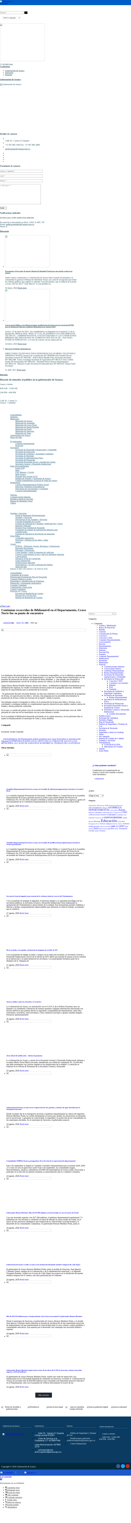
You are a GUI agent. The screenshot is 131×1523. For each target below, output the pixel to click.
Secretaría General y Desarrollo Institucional (33, 464)
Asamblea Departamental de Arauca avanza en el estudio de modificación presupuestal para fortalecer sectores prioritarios (43, 843)
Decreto (102, 644)
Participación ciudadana (108, 718)
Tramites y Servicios (18, 513)
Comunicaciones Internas (20, 497)
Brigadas (91, 812)
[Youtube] (128, 1466)
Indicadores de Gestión (113, 747)
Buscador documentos (24, 548)
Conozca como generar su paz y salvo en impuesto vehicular (39, 554)
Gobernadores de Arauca (20, 435)
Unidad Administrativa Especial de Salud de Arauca (36, 480)
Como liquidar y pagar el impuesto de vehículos (34, 552)
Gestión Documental (117, 714)
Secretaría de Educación (25, 452)
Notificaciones (105, 716)
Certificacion (117, 812)
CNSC (125, 812)
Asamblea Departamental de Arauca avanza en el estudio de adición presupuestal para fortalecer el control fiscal (44, 790)
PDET (122, 826)
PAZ (117, 826)
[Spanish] (65, 15)
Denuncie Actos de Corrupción (27, 558)
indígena (109, 824)
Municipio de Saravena (24, 431)
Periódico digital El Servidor (21, 499)
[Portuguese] (61, 15)
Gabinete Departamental (108, 656)
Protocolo (19, 446)
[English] (54, 15)
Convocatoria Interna (112, 669)
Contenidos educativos (24, 538)
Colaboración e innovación (21, 587)
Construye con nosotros (118, 683)
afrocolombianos (95, 808)
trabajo (116, 828)
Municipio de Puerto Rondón (27, 427)
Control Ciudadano (18, 589)
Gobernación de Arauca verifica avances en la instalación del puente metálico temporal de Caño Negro (43, 1265)
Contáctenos (5, 66)
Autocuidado (114, 810)
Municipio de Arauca (23, 421)
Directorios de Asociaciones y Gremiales (31, 489)
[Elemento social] (1, 8)
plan (126, 826)
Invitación (103, 660)
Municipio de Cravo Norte (26, 425)
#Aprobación (92, 805)
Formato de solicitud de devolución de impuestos (35, 534)
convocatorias (113, 817)
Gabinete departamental (24, 443)
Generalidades (16, 415)
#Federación (100, 805)
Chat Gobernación (22, 561)
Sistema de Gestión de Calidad (111, 738)
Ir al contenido (6, 1477)
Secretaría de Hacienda (24, 456)
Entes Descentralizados (19, 466)
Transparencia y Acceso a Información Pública (34, 565)
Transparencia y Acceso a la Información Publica (15, 506)
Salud (96, 828)
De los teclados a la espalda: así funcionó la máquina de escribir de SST (32, 950)
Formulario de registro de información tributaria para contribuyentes (36, 531)
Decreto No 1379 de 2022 (25, 595)
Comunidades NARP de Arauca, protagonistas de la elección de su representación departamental (40, 1161)
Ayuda (13, 544)
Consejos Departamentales (26, 491)
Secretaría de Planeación (25, 460)
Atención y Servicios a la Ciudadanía (13, 510)
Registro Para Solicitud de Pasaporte (30, 528)
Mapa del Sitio (16, 437)
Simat (101, 734)
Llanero (120, 824)
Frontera (102, 654)
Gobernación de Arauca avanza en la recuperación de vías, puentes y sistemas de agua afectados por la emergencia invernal (43, 1108)
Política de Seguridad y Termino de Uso (113, 725)
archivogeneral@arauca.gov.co (17, 149)
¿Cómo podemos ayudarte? (104, 765)
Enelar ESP (20, 468)
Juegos (18, 542)
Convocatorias (21, 556)
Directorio (103, 648)
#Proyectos (119, 805)
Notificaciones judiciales (25, 563)
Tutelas (102, 749)
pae (113, 826)
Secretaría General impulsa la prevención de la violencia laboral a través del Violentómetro (39, 896)
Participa (8, 571)
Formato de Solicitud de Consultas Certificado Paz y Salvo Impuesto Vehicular (39, 525)
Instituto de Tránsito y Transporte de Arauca (33, 478)
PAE (111, 687)
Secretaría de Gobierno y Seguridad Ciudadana (34, 454)
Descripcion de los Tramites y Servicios (31, 519)
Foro (97, 824)
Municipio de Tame (23, 433)
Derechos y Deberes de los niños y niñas (31, 540)
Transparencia (104, 742)
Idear (17, 470)
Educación (109, 821)
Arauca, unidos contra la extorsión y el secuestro (23, 1002)
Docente (97, 821)
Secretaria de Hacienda (108, 728)
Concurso (103, 636)
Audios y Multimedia (107, 625)
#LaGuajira (112, 805)
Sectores (102, 730)
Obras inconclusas (105, 826)
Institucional (15, 482)
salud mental (103, 828)
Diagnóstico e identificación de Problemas (27, 581)
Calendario (98, 812)
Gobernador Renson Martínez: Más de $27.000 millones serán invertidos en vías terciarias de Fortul (42, 1213)
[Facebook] (118, 1466)
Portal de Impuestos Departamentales (30, 515)
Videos (13, 503)
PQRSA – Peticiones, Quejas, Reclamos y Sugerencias (37, 546)
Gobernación (10, 439)
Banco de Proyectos (107, 627)
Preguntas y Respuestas (24, 550)
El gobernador (16, 441)
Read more (22, 288)
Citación (102, 632)
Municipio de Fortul (23, 429)
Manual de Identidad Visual (21, 501)
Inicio (7, 411)
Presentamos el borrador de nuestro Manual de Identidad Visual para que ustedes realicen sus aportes (38, 272)
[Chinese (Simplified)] (52, 15)
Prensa (7, 493)
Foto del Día (104, 652)
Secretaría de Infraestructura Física (29, 458)
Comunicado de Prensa (108, 634)
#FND (106, 805)
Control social (99, 817)
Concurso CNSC (106, 638)
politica (91, 828)
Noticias (13, 495)
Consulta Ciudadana (18, 585)
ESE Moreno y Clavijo (24, 472)
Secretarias (14, 448)
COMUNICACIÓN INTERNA (97, 815)
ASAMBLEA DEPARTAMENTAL (105, 808)
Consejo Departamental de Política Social (32, 485)
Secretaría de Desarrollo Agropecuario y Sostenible (36, 450)
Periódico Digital (106, 720)
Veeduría (112, 689)
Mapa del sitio (21, 567)
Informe (112, 685)
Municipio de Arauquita (25, 423)
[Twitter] (123, 1466)
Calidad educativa (107, 812)
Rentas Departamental (118, 697)
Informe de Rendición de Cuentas (28, 597)
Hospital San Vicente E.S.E (26, 476)
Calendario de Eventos (19, 575)
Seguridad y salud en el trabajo (111, 732)
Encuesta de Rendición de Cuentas (29, 593)
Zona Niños (15, 536)
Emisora (102, 650)
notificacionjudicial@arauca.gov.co (20, 224)
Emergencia (92, 824)
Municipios (14, 419)
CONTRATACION (112, 745)
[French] (56, 15)
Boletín (102, 630)
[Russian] (63, 15)
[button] (1, 1479)
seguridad (110, 829)
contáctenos (99, 779)
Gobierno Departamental (114, 671)
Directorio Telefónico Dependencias (18, 349)
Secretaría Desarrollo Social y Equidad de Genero (35, 462)
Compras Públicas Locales (21, 579)
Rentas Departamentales (113, 673)
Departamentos (105, 646)
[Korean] (59, 15)
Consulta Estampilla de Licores (27, 521)
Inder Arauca (20, 474)
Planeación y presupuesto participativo (25, 583)
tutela (97, 831)
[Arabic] (49, 15)
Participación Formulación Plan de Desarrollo (28, 577)
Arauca (8, 413)
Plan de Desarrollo (106, 722)
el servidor (121, 821)
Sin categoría (104, 736)
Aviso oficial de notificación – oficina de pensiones (24, 1056)
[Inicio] (5, 606)
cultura (124, 818)
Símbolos (14, 417)
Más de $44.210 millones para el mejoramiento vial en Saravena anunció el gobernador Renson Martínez (44, 1316)
